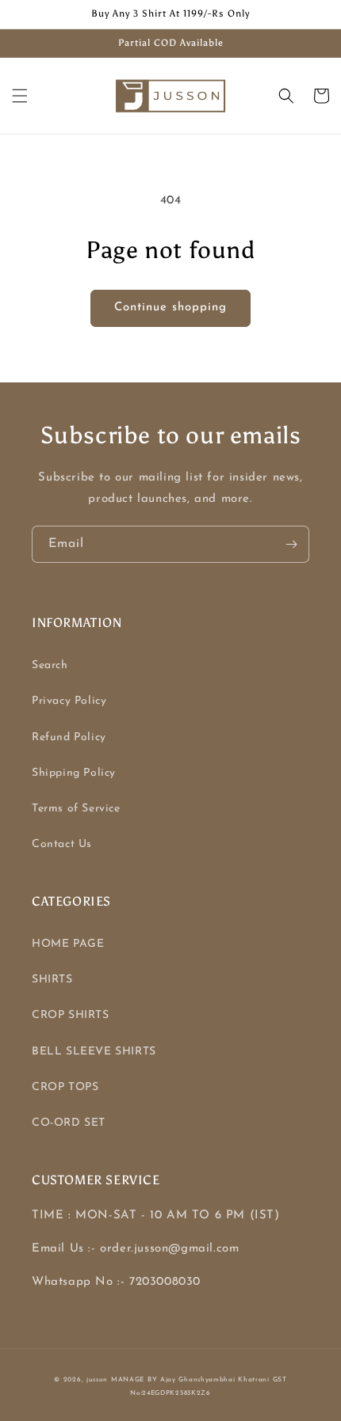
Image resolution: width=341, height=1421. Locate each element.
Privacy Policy (69, 701)
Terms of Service (76, 809)
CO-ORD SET (68, 1123)
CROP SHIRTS (70, 1015)
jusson (97, 1380)
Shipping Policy (74, 773)
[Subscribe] (291, 544)
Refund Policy (69, 737)
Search (50, 665)
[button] (19, 95)
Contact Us (62, 844)
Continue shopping (170, 307)
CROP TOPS (65, 1087)
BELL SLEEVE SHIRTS (94, 1052)
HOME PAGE (68, 944)
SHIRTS (52, 980)
